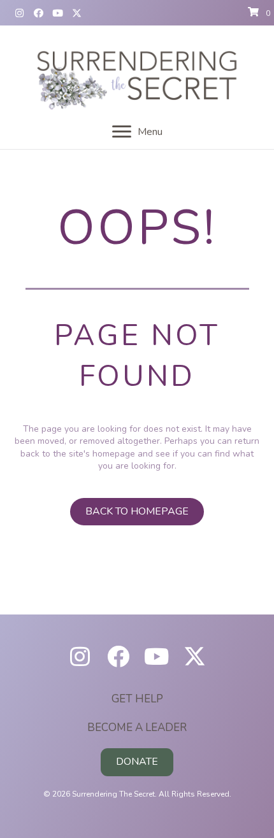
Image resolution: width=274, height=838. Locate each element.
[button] (19, 12)
